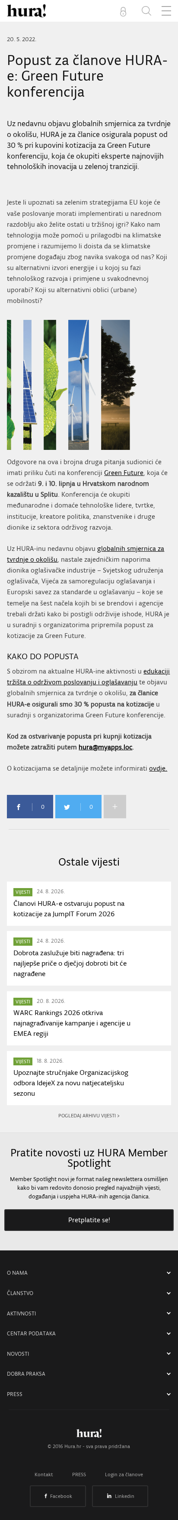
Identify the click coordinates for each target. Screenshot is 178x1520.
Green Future (123, 473)
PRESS (14, 1394)
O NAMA (17, 1272)
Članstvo (20, 1293)
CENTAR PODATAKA (31, 1333)
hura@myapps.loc (105, 747)
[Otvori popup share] (115, 806)
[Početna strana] (89, 1435)
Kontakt (44, 1474)
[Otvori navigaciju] (166, 11)
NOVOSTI (18, 1354)
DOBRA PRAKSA (26, 1373)
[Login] (124, 10)
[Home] (26, 10)
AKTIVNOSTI (21, 1313)
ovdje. (158, 768)
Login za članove (124, 1474)
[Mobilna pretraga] (146, 10)
